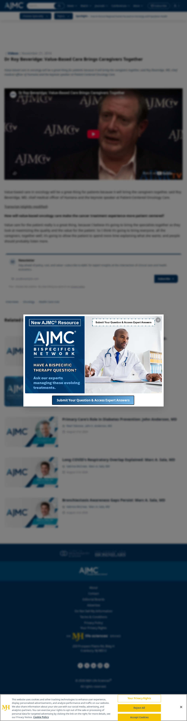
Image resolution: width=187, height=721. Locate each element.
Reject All (139, 707)
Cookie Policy (41, 717)
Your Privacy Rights (139, 698)
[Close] (181, 707)
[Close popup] (158, 320)
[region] (93, 707)
